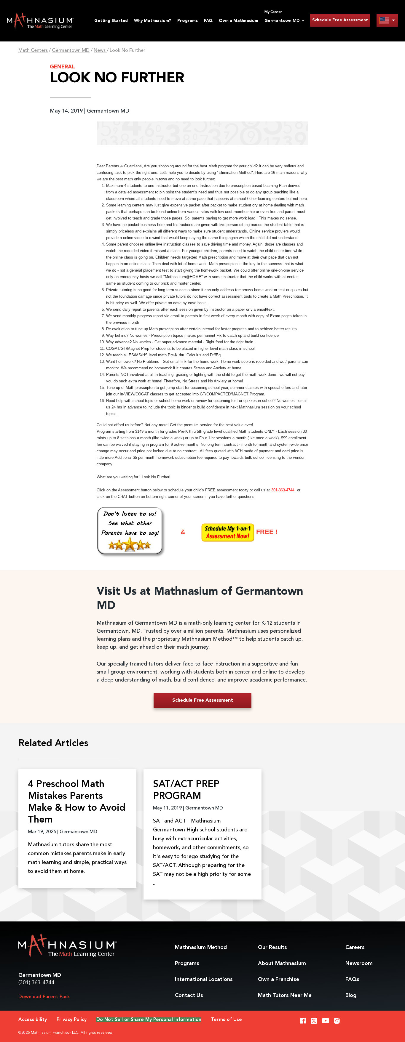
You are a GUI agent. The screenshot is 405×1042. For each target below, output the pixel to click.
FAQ (208, 21)
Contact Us (189, 995)
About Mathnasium (282, 963)
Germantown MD (71, 50)
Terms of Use (226, 1019)
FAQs (352, 979)
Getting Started (111, 21)
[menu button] (387, 20)
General (62, 67)
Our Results (272, 947)
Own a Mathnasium (238, 21)
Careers (355, 947)
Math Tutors (285, 995)
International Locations (204, 979)
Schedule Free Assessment (340, 20)
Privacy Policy (72, 1019)
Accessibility (32, 1019)
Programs (187, 21)
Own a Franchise (278, 979)
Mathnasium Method (201, 947)
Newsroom (359, 963)
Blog (350, 995)
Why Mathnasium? (152, 21)
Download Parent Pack (44, 997)
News (100, 50)
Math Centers (33, 50)
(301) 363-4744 (36, 982)
